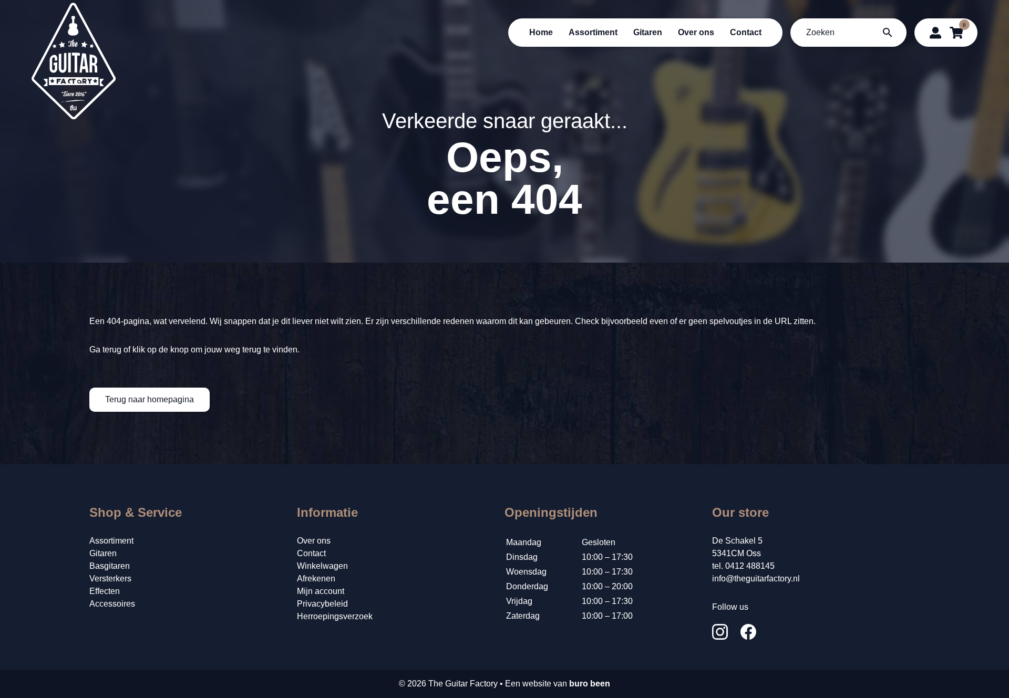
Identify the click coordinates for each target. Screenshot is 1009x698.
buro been (589, 683)
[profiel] (935, 32)
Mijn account (320, 591)
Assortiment (593, 32)
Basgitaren (109, 565)
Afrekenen (316, 578)
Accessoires (112, 603)
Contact (745, 32)
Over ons (696, 32)
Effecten (104, 591)
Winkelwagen (322, 565)
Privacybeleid (322, 603)
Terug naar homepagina (149, 399)
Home (541, 32)
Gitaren (647, 32)
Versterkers (110, 578)
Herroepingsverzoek (335, 616)
